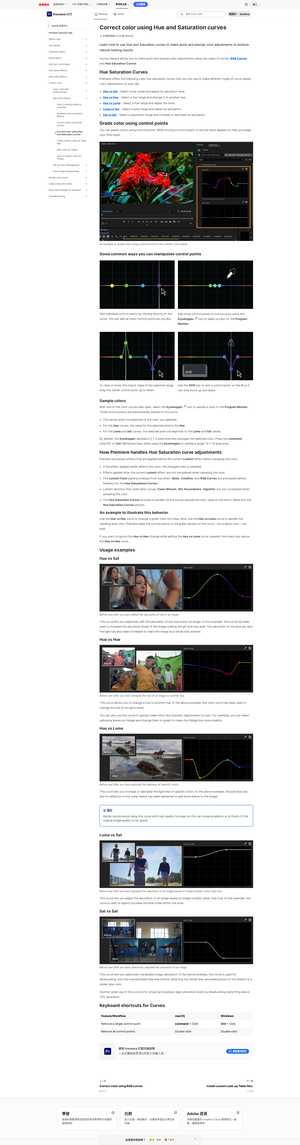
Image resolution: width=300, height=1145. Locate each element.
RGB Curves (238, 58)
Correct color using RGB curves (69, 124)
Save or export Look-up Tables (69, 157)
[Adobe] (44, 4)
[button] (246, 4)
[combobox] (201, 14)
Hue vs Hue (110, 97)
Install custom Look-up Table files (71, 142)
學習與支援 (121, 4)
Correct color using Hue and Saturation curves (69, 133)
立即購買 (140, 4)
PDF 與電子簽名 (80, 4)
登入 (255, 4)
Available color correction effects (69, 115)
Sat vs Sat (110, 114)
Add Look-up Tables (67, 149)
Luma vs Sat (111, 109)
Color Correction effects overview (69, 106)
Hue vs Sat (110, 91)
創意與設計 (58, 4)
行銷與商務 (102, 4)
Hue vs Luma (111, 103)
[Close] (195, 1138)
